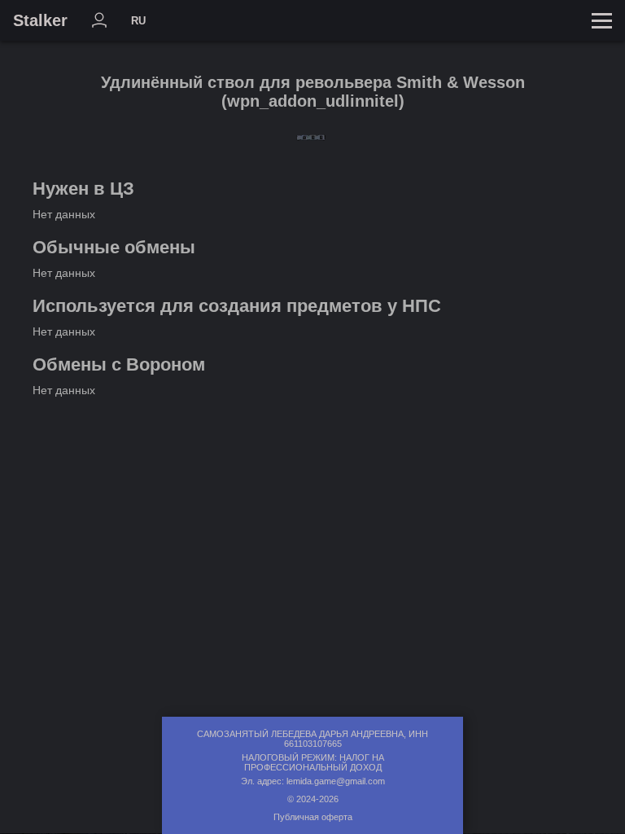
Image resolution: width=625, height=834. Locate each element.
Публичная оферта (312, 817)
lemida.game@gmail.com (335, 781)
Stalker (40, 20)
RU (138, 21)
